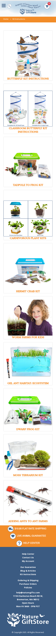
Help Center (28, 554)
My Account (28, 561)
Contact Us (28, 557)
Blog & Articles (28, 570)
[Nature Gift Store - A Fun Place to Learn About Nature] (28, 9)
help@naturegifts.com (28, 592)
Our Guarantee (28, 567)
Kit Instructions (28, 574)
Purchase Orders (28, 584)
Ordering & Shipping (28, 580)
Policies (28, 587)
